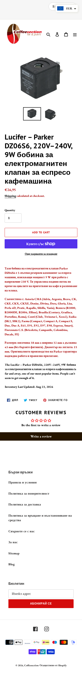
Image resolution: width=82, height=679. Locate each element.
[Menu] (74, 34)
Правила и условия (22, 482)
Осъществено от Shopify (53, 665)
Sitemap (13, 553)
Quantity (10, 210)
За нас (13, 542)
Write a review (41, 436)
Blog (11, 564)
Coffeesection (31, 665)
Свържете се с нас (21, 531)
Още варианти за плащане (41, 254)
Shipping (10, 196)
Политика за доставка (24, 504)
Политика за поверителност (28, 493)
